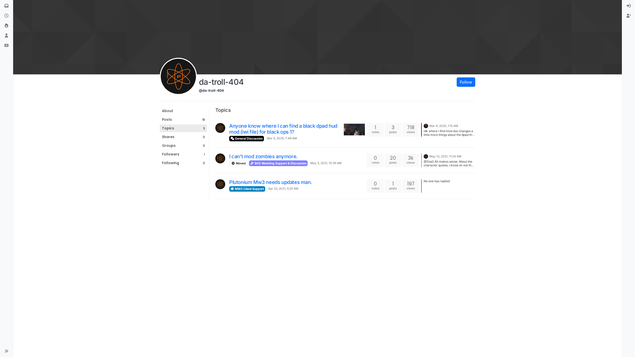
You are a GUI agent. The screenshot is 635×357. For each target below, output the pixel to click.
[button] (6, 351)
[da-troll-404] (220, 128)
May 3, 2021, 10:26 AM (326, 163)
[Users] (6, 36)
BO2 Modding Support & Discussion (280, 163)
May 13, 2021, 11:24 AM (445, 156)
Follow (466, 82)
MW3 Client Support (249, 189)
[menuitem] (628, 6)
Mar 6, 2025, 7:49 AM (282, 138)
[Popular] (6, 26)
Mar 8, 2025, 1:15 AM (443, 126)
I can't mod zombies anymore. (263, 156)
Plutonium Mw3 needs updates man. (270, 182)
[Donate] (6, 46)
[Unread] (6, 6)
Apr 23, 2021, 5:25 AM (283, 188)
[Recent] (6, 16)
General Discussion (248, 138)
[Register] (628, 16)
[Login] (628, 6)
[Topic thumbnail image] (354, 129)
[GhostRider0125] (426, 125)
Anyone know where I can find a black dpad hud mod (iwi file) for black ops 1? (283, 129)
